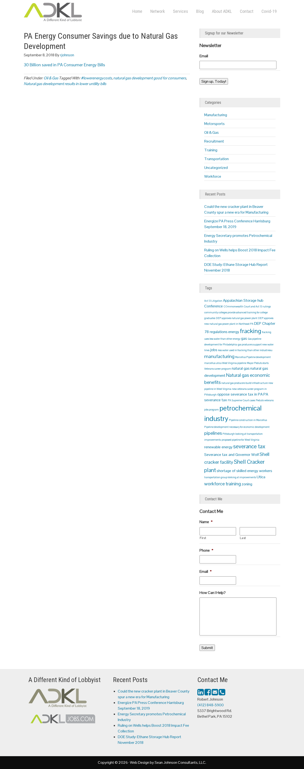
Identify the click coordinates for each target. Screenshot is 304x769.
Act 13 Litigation (213, 300)
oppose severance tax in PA (240, 394)
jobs (213, 349)
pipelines (213, 433)
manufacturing (219, 356)
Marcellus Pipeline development (253, 357)
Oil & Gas (51, 78)
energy (233, 331)
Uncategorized (216, 167)
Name (206, 522)
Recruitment (214, 141)
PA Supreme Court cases (241, 400)
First (203, 538)
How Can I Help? (213, 592)
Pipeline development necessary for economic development (237, 427)
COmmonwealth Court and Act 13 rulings (247, 306)
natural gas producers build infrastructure (244, 383)
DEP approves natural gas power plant (236, 318)
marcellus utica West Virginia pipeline (225, 363)
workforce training (222, 484)
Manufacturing (215, 114)
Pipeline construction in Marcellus (248, 420)
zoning (247, 484)
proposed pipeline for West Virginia (240, 439)
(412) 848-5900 (210, 704)
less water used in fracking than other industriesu (245, 350)
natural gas (241, 368)
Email (204, 56)
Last (243, 538)
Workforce (212, 176)
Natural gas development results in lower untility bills (65, 83)
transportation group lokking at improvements (230, 477)
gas (244, 338)
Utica (261, 476)
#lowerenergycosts (96, 78)
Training (210, 150)
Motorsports (214, 123)
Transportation (216, 158)
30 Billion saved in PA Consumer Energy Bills (64, 64)
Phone (206, 550)
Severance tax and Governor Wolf (231, 454)
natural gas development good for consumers (149, 78)
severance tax (249, 446)
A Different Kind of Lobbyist (71, 13)
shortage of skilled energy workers (244, 470)
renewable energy (218, 446)
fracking (250, 331)
